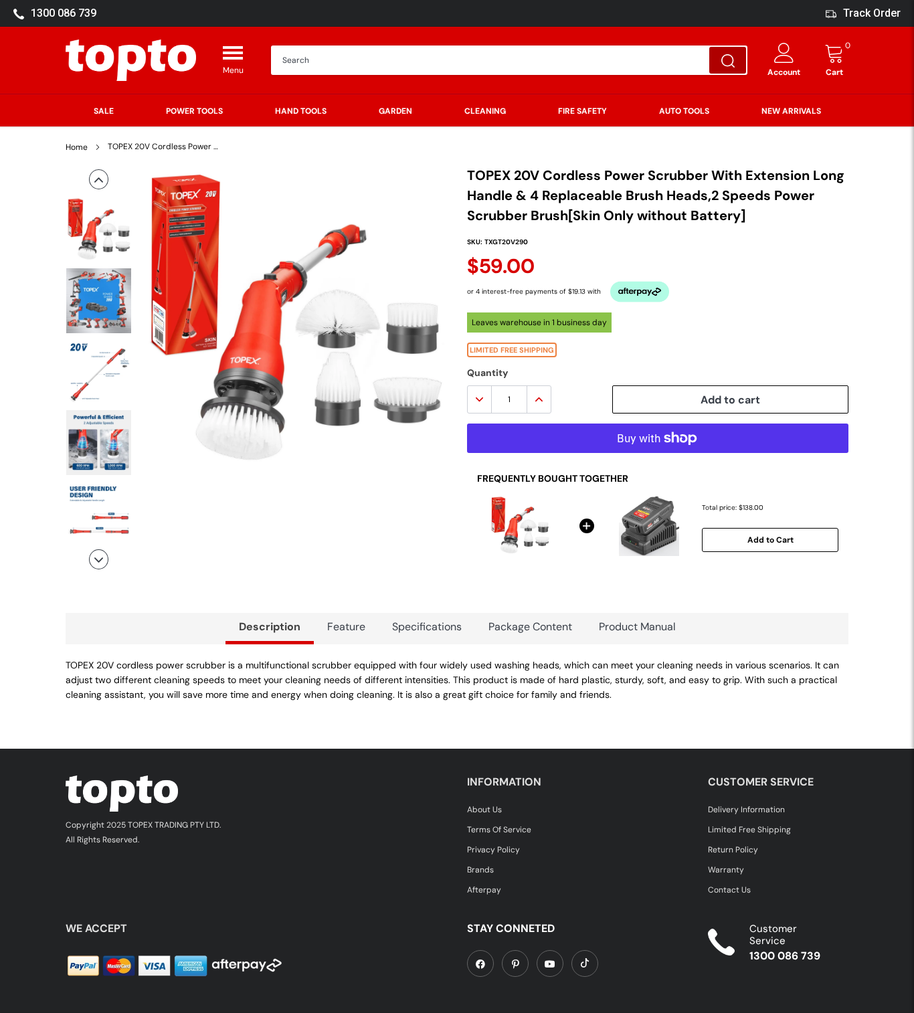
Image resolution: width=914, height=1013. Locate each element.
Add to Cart (770, 540)
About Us (484, 809)
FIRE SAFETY (582, 111)
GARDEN (395, 111)
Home (77, 147)
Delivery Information (746, 809)
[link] (480, 963)
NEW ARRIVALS (791, 111)
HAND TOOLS (301, 111)
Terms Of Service (499, 829)
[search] (727, 60)
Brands (480, 869)
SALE (104, 111)
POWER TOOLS (194, 111)
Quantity (487, 373)
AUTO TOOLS (684, 111)
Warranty (726, 869)
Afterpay (484, 890)
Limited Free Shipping (749, 829)
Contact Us (729, 890)
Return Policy (733, 849)
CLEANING (485, 111)
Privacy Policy (493, 849)
